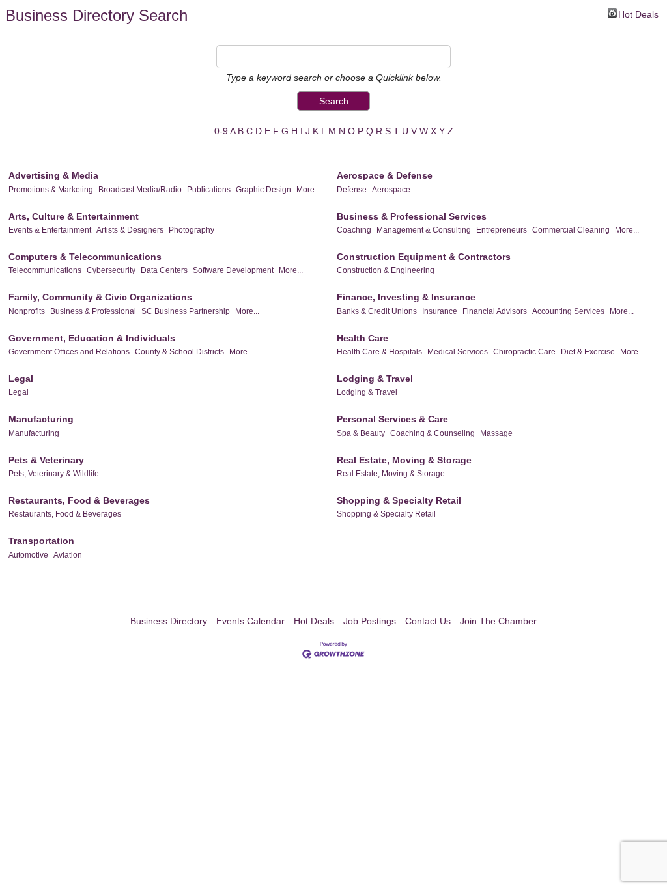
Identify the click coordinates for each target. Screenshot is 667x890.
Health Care (362, 338)
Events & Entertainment (49, 230)
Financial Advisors (494, 311)
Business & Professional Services (412, 216)
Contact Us (428, 621)
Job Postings (369, 621)
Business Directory (168, 621)
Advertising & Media (53, 175)
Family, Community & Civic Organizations (100, 297)
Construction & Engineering (385, 270)
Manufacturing (41, 419)
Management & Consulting (423, 230)
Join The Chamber (498, 621)
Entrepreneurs (501, 230)
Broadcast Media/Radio (140, 189)
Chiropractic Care (524, 351)
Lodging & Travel (375, 378)
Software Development (233, 270)
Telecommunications (44, 270)
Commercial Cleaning (571, 230)
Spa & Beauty (361, 433)
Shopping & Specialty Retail (399, 500)
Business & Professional (93, 311)
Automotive (28, 555)
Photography (191, 230)
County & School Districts (179, 351)
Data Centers (164, 270)
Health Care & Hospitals (379, 351)
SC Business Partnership (185, 311)
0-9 (221, 131)
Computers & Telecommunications (85, 256)
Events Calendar (250, 621)
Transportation (41, 541)
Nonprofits (26, 311)
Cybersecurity (111, 270)
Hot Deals (638, 13)
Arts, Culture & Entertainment (73, 216)
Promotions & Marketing (50, 189)
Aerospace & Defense (385, 175)
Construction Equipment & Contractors (424, 256)
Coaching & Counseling (432, 433)
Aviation (67, 555)
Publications (209, 189)
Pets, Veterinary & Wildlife (53, 473)
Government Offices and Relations (69, 351)
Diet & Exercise (588, 351)
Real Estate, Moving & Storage (404, 460)
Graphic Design (263, 189)
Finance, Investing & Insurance (406, 297)
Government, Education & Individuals (91, 338)
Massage (496, 433)
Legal (20, 378)
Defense (352, 189)
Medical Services (457, 351)
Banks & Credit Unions (377, 311)
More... (308, 189)
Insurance (439, 311)
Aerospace (391, 189)
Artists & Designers (129, 230)
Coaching (354, 230)
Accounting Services (568, 311)
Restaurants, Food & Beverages (79, 500)
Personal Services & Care (392, 419)
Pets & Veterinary (46, 460)
